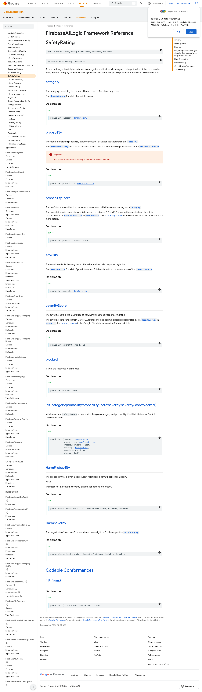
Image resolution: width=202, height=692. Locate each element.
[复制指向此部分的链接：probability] (64, 132)
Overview (8, 17)
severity (52, 255)
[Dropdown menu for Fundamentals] (33, 17)
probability (54, 132)
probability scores (114, 215)
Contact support (155, 642)
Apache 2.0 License (57, 620)
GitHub (43, 659)
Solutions (58, 3)
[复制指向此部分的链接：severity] (60, 255)
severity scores (69, 323)
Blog (171, 3)
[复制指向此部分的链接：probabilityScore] (73, 198)
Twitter (97, 650)
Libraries (44, 655)
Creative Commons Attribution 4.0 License (119, 617)
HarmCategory (58, 96)
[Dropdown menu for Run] (48, 3)
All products (140, 675)
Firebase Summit (101, 646)
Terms (42, 686)
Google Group (154, 650)
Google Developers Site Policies (95, 620)
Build (30, 3)
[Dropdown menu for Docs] (87, 3)
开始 (191, 31)
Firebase (49, 26)
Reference (81, 17)
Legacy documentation (158, 664)
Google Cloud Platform (119, 675)
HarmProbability (59, 146)
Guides (43, 642)
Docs (81, 3)
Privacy (51, 686)
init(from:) (53, 580)
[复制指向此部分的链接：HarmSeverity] (69, 523)
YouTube (97, 655)
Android (74, 675)
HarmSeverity (58, 269)
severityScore (144, 269)
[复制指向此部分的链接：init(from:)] (63, 580)
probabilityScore (149, 146)
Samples (95, 17)
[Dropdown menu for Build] (36, 3)
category (52, 82)
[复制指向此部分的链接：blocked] (60, 359)
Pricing (71, 3)
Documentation (13, 12)
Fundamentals (23, 17)
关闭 (178, 32)
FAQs (150, 659)
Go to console (183, 3)
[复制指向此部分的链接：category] (62, 82)
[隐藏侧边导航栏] (33, 687)
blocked (52, 359)
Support (97, 3)
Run (43, 3)
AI (40, 17)
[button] (18, 147)
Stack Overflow (155, 646)
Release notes (154, 655)
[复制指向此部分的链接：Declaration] (63, 104)
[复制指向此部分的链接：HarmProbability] (72, 468)
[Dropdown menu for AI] (44, 17)
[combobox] (123, 3)
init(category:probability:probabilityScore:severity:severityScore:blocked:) (101, 405)
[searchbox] (18, 26)
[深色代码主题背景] (161, 50)
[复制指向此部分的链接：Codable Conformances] (96, 570)
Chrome (87, 675)
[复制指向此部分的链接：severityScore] (69, 306)
